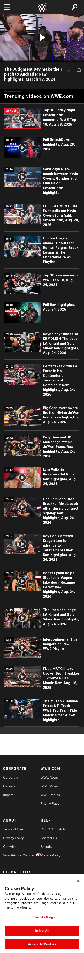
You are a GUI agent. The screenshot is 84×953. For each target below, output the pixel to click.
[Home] (42, 7)
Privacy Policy (12, 838)
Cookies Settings (42, 917)
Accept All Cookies (42, 944)
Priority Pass (50, 803)
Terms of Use (12, 829)
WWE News (49, 777)
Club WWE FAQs (50, 829)
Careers (9, 786)
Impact (8, 795)
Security (46, 846)
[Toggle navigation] (6, 7)
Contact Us (49, 838)
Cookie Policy (50, 855)
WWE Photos (50, 795)
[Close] (78, 881)
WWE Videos (50, 786)
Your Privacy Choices (12, 855)
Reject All (42, 931)
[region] (42, 913)
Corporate (10, 777)
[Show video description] (68, 69)
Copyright (10, 846)
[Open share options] (79, 69)
